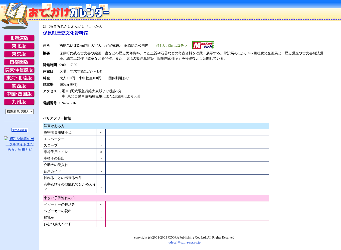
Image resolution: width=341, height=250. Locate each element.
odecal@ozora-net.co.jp (185, 242)
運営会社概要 (19, 130)
